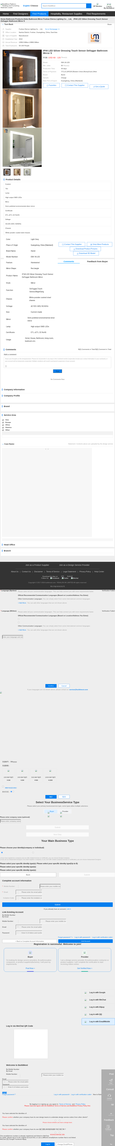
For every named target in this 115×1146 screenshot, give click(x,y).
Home (6, 14)
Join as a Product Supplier (37, 565)
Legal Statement (69, 572)
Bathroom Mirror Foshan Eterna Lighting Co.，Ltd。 (51, 19)
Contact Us (26, 572)
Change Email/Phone (64, 1144)
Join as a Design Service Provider (74, 565)
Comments (69, 261)
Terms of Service (53, 572)
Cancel (64, 686)
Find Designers (20, 14)
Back (28, 875)
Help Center (99, 572)
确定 (51, 797)
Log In (4, 1093)
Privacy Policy (85, 572)
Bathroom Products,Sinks (17, 19)
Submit (57, 827)
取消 (64, 797)
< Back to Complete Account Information (29, 941)
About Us (14, 572)
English (26, 6)
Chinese (34, 6)
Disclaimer (38, 572)
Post (57, 371)
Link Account (85, 941)
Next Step (57, 835)
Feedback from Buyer (97, 261)
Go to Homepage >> (52, 29)
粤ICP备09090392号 (57, 586)
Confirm (51, 686)
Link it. (69, 909)
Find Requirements (96, 14)
